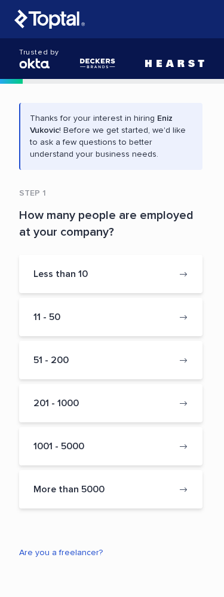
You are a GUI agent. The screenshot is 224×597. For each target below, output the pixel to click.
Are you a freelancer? (61, 553)
